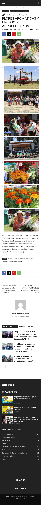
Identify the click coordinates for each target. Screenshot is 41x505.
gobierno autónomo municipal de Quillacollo (20, 258)
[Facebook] (4, 34)
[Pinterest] (14, 34)
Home (4, 8)
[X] (9, 34)
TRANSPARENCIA (21, 499)
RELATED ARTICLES (10, 326)
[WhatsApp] (19, 34)
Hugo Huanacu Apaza (10, 29)
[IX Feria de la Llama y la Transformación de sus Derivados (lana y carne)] (7, 358)
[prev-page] (3, 366)
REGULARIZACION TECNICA (19, 496)
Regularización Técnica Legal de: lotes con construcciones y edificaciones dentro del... (25, 399)
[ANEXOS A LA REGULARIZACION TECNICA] (7, 409)
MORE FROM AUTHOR (26, 326)
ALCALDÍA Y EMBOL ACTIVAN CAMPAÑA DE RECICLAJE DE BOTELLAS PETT (30, 289)
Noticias (31, 496)
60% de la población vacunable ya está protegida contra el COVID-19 (9, 289)
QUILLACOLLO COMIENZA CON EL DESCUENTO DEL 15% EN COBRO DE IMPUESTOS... (26, 419)
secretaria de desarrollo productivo (12, 261)
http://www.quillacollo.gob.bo (20, 316)
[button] (3, 3)
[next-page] (6, 366)
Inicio (7, 496)
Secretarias (11, 8)
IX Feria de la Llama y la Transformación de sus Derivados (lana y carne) (23, 358)
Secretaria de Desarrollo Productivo (26, 8)
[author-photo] (20, 310)
